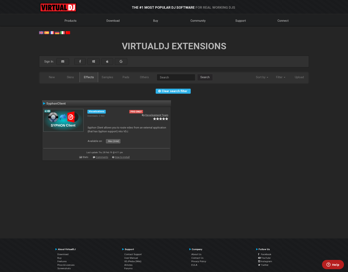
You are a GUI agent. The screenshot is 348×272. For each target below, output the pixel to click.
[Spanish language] (46, 32)
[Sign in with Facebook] (80, 61)
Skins (70, 77)
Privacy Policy (198, 261)
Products (71, 20)
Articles (128, 265)
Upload (299, 77)
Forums (128, 268)
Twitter (264, 265)
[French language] (52, 32)
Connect (283, 20)
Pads (126, 77)
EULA (194, 265)
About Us (196, 254)
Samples (107, 77)
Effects (89, 77)
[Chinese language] (68, 32)
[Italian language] (62, 32)
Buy (155, 20)
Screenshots (64, 268)
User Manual (131, 258)
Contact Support (133, 254)
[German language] (57, 32)
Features (62, 261)
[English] (41, 32)
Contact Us (197, 258)
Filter (279, 77)
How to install (122, 157)
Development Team (156, 115)
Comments (102, 157)
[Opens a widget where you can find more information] (333, 265)
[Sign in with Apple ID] (107, 61)
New (52, 77)
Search (205, 77)
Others (144, 77)
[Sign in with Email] (62, 61)
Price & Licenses (66, 265)
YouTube (265, 258)
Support (240, 20)
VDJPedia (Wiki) (132, 261)
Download (113, 20)
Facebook (265, 254)
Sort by (261, 77)
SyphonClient (56, 103)
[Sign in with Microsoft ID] (93, 61)
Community (198, 20)
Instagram (266, 261)
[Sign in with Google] (121, 61)
